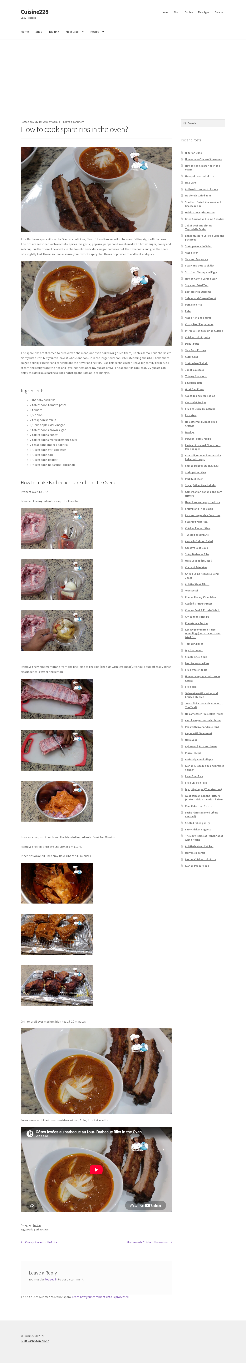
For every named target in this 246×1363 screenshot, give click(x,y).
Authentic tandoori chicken (201, 189)
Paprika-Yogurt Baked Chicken (203, 720)
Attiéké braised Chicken (199, 846)
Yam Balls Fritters (195, 350)
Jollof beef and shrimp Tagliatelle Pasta (198, 227)
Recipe (219, 12)
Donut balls (192, 343)
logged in (51, 1279)
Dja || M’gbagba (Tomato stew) (203, 789)
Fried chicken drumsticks (200, 409)
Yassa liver (191, 252)
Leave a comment (73, 122)
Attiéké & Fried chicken (199, 603)
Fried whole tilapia (196, 669)
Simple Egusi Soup (196, 657)
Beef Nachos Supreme (198, 291)
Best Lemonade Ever (197, 663)
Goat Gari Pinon (194, 389)
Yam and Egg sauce (196, 259)
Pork (30, 1229)
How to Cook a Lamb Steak (201, 278)
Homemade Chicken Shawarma (147, 1242)
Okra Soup (191, 740)
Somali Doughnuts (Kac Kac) (202, 466)
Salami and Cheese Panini (200, 298)
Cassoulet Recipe (195, 402)
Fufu (188, 311)
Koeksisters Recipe (196, 623)
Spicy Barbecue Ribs (197, 554)
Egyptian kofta (194, 382)
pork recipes (41, 1229)
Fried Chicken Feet (196, 782)
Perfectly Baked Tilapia (199, 759)
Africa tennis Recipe (197, 616)
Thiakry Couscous (196, 376)
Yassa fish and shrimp (198, 317)
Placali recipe (193, 753)
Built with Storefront (35, 1341)
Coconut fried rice (196, 567)
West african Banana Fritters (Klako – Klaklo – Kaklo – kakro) (204, 797)
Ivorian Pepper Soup (197, 866)
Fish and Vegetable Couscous (202, 515)
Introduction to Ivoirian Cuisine (204, 330)
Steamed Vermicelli (196, 521)
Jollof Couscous (194, 370)
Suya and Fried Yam (196, 285)
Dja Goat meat (194, 650)
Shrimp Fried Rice (195, 472)
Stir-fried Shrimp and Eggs (201, 272)
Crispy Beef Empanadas (199, 324)
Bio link (189, 12)
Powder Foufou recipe (198, 438)
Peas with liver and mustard (202, 727)
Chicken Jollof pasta (197, 337)
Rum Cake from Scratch (199, 806)
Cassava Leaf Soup (196, 548)
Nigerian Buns (193, 153)
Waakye (189, 432)
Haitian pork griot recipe (199, 212)
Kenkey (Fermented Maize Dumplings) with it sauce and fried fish (202, 633)
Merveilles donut (195, 852)
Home (165, 12)
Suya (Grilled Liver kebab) (200, 485)
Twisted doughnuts (197, 534)
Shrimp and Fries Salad (199, 508)
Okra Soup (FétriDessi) (198, 560)
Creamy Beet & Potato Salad (202, 610)
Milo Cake (190, 182)
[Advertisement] (123, 79)
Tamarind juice (194, 644)
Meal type (203, 12)
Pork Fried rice (193, 304)
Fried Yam (191, 686)
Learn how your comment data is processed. (100, 1297)
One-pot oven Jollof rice (41, 1242)
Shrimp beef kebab (196, 363)
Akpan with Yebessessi (198, 733)
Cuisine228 (34, 12)
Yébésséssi (191, 590)
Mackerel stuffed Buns (198, 195)
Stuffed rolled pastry (197, 823)
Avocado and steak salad (200, 396)
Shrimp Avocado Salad (198, 246)
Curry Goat (191, 356)
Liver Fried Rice (194, 776)
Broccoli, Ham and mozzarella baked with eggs (203, 457)
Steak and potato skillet (199, 265)
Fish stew (190, 415)
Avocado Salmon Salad (199, 541)
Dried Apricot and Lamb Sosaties (204, 219)
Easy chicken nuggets (198, 829)
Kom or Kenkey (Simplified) (201, 597)
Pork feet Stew (194, 479)
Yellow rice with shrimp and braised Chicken (201, 695)
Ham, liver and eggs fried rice (202, 502)
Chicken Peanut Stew (197, 528)
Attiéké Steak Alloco (197, 584)
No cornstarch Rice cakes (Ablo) (204, 714)
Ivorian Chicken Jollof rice (200, 859)
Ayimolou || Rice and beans (201, 746)
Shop (177, 12)
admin (56, 122)
